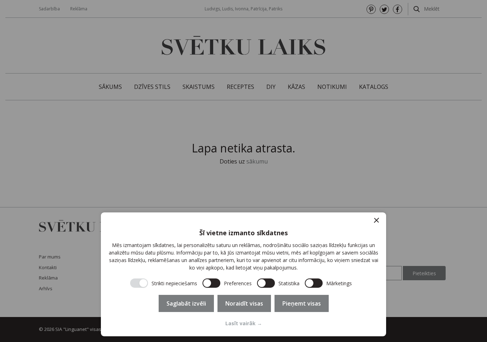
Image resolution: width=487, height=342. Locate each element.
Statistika (288, 283)
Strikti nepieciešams (174, 283)
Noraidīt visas (244, 303)
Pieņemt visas (301, 303)
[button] (376, 220)
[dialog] (243, 274)
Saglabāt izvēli (186, 303)
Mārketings (339, 283)
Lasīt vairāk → (243, 323)
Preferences (238, 283)
